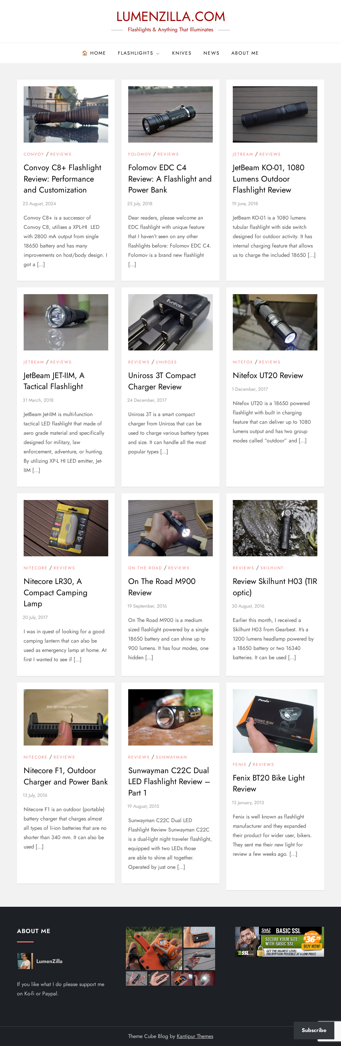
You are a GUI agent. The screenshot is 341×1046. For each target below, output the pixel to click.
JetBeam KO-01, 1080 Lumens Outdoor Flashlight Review (268, 179)
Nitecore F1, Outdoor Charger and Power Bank (66, 776)
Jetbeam (243, 154)
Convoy (34, 154)
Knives (182, 53)
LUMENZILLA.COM (170, 16)
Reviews (61, 154)
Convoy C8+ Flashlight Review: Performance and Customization (62, 179)
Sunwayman (171, 757)
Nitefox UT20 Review (268, 375)
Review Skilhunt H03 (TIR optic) (275, 586)
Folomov (140, 154)
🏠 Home (94, 53)
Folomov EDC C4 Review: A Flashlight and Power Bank (170, 179)
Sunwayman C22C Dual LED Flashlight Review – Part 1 (169, 781)
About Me (245, 53)
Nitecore (36, 568)
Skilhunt (272, 568)
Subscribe (314, 1030)
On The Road (145, 568)
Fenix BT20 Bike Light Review (269, 783)
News (211, 53)
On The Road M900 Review (161, 586)
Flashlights (136, 53)
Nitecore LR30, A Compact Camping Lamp (56, 592)
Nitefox (243, 362)
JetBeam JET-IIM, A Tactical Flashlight (54, 380)
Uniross (166, 362)
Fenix (240, 765)
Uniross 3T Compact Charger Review (162, 380)
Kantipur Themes (195, 1036)
